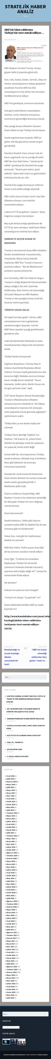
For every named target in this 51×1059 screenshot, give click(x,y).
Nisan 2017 (10, 944)
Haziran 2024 (11, 782)
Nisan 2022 (10, 819)
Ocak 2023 (10, 799)
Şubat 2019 (10, 887)
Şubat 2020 (10, 870)
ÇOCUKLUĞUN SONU (14, 749)
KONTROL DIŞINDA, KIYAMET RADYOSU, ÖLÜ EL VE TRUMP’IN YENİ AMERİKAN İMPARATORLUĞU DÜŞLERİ (25, 699)
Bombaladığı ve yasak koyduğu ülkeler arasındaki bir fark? (12, 656)
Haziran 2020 (11, 858)
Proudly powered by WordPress (14, 1055)
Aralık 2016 (10, 955)
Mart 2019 (10, 884)
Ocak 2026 (10, 776)
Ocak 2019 (10, 890)
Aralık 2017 (10, 924)
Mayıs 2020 (10, 861)
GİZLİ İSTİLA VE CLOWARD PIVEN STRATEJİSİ (24, 735)
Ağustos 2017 (11, 932)
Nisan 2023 (10, 793)
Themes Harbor (42, 1055)
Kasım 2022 (10, 804)
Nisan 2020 (10, 864)
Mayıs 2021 (10, 838)
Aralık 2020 (10, 850)
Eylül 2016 (10, 964)
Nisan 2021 (10, 841)
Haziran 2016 (11, 972)
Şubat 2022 (10, 821)
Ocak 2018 (10, 921)
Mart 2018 (10, 915)
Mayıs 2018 (10, 910)
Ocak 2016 (10, 986)
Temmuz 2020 (11, 855)
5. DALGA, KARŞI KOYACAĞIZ (17, 756)
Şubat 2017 (10, 949)
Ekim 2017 (10, 927)
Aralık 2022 (10, 801)
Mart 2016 (10, 981)
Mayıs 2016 (10, 975)
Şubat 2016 (10, 983)
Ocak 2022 (10, 824)
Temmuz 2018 (11, 904)
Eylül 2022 (10, 810)
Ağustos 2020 (11, 853)
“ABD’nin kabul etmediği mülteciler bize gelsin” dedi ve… (38, 654)
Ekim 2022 (10, 807)
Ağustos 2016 (11, 966)
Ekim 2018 (10, 895)
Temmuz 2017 (11, 935)
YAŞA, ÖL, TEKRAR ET (15, 742)
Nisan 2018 (10, 912)
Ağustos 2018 (11, 901)
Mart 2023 (10, 796)
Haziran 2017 (11, 938)
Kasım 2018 (10, 892)
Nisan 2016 (10, 978)
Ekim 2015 (10, 995)
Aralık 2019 (10, 875)
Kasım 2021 (10, 830)
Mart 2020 (10, 867)
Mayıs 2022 (10, 816)
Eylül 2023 (10, 787)
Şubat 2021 (10, 847)
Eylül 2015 (10, 998)
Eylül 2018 (10, 898)
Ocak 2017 (10, 952)
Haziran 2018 (11, 907)
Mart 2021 (10, 844)
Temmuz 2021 (11, 836)
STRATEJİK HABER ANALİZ (25, 9)
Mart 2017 (10, 947)
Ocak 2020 (10, 873)
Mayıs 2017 (10, 941)
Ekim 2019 (10, 878)
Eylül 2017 (10, 930)
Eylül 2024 (10, 779)
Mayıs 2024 (10, 784)
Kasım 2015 (10, 992)
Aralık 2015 (10, 989)
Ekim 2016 (10, 961)
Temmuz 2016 (11, 969)
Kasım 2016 (10, 958)
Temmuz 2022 (11, 813)
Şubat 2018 (10, 918)
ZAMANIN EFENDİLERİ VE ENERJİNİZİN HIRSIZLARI (25, 719)
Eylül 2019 (10, 881)
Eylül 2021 (10, 833)
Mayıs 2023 (10, 790)
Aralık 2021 (10, 827)
